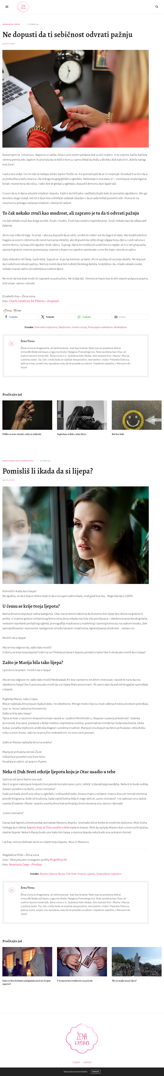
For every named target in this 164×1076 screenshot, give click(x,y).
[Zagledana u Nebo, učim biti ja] (82, 415)
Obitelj (17, 24)
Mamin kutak (7, 24)
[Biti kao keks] (137, 415)
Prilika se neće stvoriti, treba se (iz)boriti (21, 434)
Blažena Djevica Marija (52, 873)
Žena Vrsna (10, 44)
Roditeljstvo (120, 327)
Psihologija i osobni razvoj (21, 461)
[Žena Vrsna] (23, 7)
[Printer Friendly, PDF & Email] (12, 311)
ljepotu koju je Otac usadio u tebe (48, 827)
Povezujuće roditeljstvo (100, 327)
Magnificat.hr (58, 859)
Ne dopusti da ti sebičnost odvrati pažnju (67, 34)
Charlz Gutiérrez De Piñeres (27, 301)
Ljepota (91, 873)
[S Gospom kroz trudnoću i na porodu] (82, 961)
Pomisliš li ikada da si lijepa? (47, 471)
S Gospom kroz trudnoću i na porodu (74, 980)
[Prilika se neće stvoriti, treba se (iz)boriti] (27, 415)
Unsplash (53, 301)
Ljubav (5, 461)
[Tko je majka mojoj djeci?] (137, 961)
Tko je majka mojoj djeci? (124, 980)
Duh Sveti (71, 873)
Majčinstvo (64, 327)
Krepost (82, 873)
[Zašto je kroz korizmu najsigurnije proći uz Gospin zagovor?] (27, 961)
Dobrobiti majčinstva (45, 327)
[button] (20, 317)
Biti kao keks (118, 434)
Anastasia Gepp (19, 864)
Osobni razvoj (79, 327)
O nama (76, 1062)
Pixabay (37, 864)
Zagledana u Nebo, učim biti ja (71, 434)
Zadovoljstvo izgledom (108, 873)
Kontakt (87, 1062)
